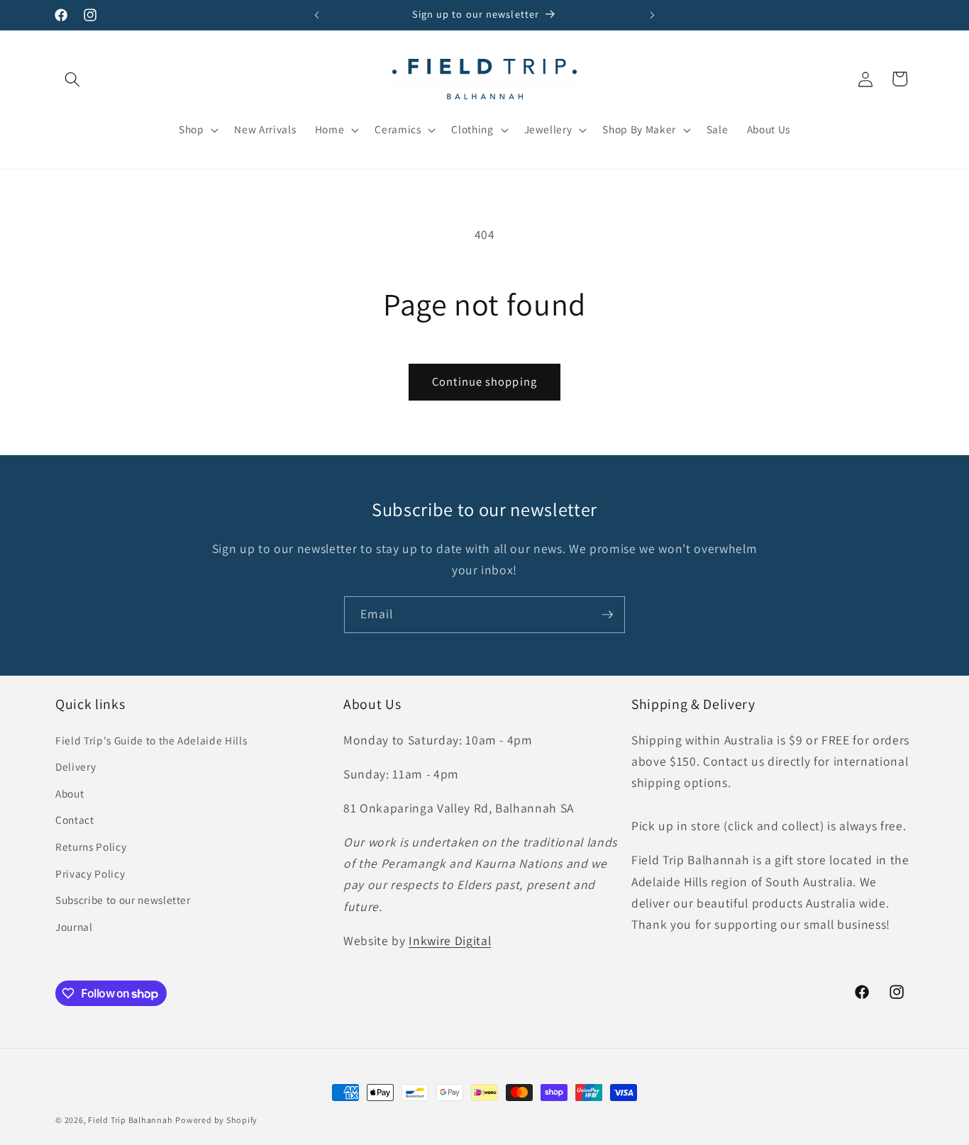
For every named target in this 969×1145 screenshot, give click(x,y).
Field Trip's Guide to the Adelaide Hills (151, 740)
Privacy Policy (90, 873)
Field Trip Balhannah (130, 1120)
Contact (74, 819)
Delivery (75, 766)
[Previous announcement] (317, 15)
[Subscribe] (607, 614)
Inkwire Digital (450, 940)
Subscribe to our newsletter (123, 900)
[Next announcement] (652, 15)
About (69, 793)
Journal (74, 927)
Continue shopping (484, 381)
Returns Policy (90, 846)
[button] (72, 79)
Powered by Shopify (216, 1120)
